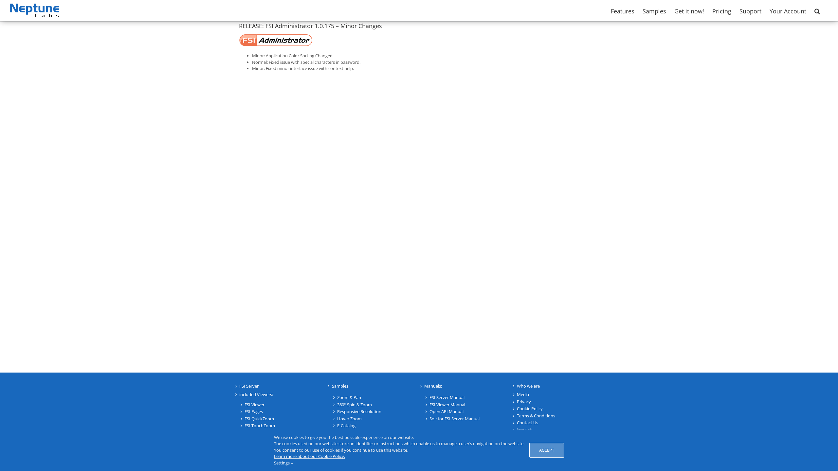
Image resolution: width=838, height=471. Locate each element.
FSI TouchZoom (260, 425)
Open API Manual (446, 411)
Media (523, 394)
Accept (546, 450)
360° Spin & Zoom (354, 405)
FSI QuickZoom (259, 419)
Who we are (528, 386)
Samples (340, 386)
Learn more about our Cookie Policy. (309, 456)
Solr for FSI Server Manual (454, 419)
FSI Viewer (254, 405)
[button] (817, 10)
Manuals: (433, 386)
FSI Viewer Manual (447, 405)
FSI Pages (254, 411)
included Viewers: (256, 394)
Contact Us (527, 423)
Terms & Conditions (536, 416)
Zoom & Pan (349, 397)
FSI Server (249, 386)
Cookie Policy (530, 408)
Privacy (524, 402)
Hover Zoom (349, 419)
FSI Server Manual (447, 397)
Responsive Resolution (359, 411)
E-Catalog (346, 425)
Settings (282, 463)
